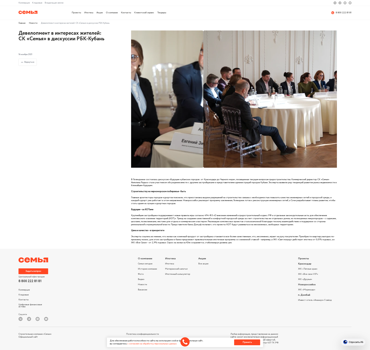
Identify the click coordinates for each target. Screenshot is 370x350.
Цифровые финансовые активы (30, 305)
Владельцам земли (54, 2)
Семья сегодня (145, 264)
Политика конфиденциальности (142, 334)
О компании (112, 12)
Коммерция (24, 2)
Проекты (76, 12)
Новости (33, 23)
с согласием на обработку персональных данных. (152, 343)
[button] (139, 99)
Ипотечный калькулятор (177, 273)
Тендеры (161, 12)
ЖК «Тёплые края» (307, 269)
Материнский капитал (176, 269)
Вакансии (142, 289)
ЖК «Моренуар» (306, 290)
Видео (141, 279)
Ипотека (88, 12)
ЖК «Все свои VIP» (308, 274)
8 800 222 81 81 (344, 12)
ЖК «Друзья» (305, 279)
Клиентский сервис (144, 12)
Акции (99, 12)
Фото (141, 274)
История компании (147, 269)
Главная (21, 23)
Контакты (126, 12)
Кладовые (37, 2)
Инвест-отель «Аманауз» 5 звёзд (315, 300)
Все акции (203, 264)
